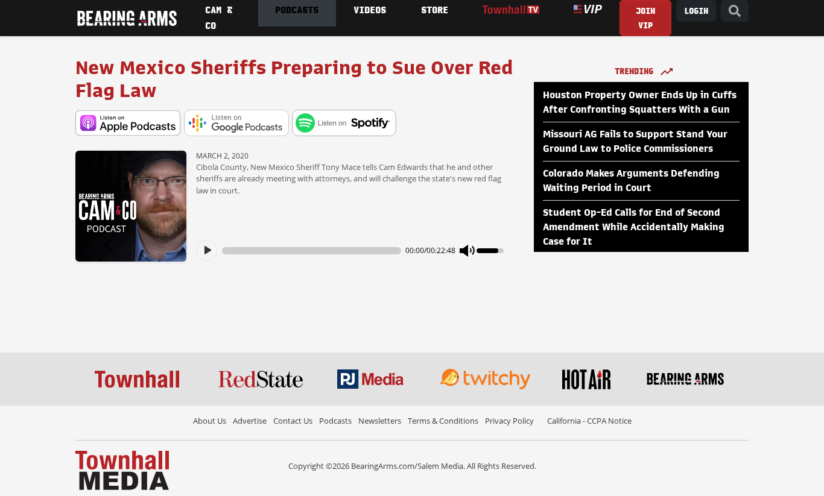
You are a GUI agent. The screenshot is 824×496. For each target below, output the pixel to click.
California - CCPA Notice (589, 420)
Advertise (250, 420)
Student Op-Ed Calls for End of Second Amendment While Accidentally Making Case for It (633, 227)
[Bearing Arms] (126, 18)
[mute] (467, 251)
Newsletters (379, 420)
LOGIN (696, 11)
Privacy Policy (509, 420)
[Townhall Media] (122, 469)
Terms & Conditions (443, 420)
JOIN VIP (645, 18)
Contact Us (292, 420)
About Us (209, 420)
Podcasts (335, 420)
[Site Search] (735, 11)
